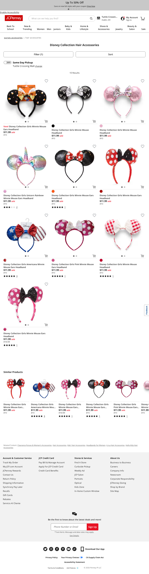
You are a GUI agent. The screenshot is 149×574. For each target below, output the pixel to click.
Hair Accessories (59, 445)
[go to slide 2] (71, 9)
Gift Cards (8, 495)
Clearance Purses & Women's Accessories (34, 445)
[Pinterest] (63, 549)
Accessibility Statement (74, 562)
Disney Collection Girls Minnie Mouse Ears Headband (24, 128)
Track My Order (10, 462)
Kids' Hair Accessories (76, 445)
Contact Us (8, 474)
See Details (74, 535)
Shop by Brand (117, 487)
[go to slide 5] (79, 9)
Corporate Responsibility (122, 478)
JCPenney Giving (118, 482)
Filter (38, 54)
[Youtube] (69, 549)
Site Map (114, 491)
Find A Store (80, 462)
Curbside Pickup (82, 466)
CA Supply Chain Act (95, 557)
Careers (114, 466)
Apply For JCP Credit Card (51, 466)
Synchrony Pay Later (13, 487)
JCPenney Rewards (12, 470)
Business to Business (120, 462)
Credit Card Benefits (48, 470)
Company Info (117, 470)
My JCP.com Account (13, 466)
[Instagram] (51, 549)
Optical (77, 482)
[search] (92, 18)
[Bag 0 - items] (143, 18)
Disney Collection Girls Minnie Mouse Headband (70, 131)
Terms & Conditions (56, 568)
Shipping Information (13, 482)
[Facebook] (57, 549)
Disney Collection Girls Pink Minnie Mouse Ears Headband (73, 266)
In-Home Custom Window (86, 491)
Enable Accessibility (9, 12)
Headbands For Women (95, 445)
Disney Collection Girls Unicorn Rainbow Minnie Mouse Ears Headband (23, 197)
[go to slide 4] (76, 9)
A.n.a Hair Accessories (115, 445)
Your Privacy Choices (70, 557)
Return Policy (9, 478)
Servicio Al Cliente (11, 503)
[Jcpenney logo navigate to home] (14, 18)
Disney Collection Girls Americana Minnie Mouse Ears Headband (23, 266)
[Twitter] (46, 549)
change (38, 66)
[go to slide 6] (81, 9)
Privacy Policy (52, 557)
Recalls (6, 491)
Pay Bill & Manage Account (52, 462)
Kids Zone (79, 487)
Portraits (78, 478)
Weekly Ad (79, 470)
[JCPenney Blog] (75, 549)
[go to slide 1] (68, 9)
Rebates (7, 499)
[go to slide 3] (73, 9)
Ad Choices (71, 568)
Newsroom (115, 474)
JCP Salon (79, 474)
